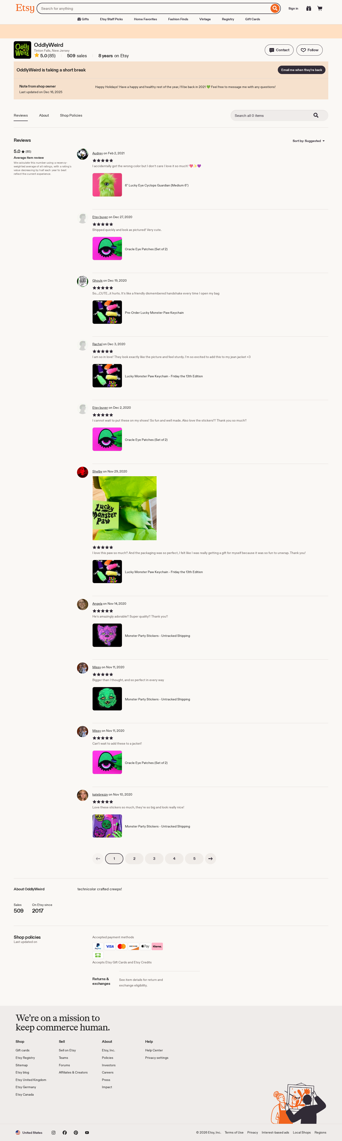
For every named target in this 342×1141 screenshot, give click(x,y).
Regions (320, 1132)
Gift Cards (252, 19)
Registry (228, 19)
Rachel (97, 344)
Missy (96, 667)
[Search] (275, 8)
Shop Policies (71, 115)
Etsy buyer (100, 217)
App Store (31, 1110)
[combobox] (153, 8)
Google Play (66, 1110)
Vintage (205, 19)
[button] (279, 50)
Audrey (97, 153)
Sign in (293, 8)
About (44, 115)
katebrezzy (100, 794)
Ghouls (97, 280)
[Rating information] (37, 56)
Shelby (97, 471)
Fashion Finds (178, 19)
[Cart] (319, 8)
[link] (98, 858)
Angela (97, 603)
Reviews (21, 115)
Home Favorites (145, 19)
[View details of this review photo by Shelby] (125, 508)
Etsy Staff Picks (111, 19)
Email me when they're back (301, 70)
